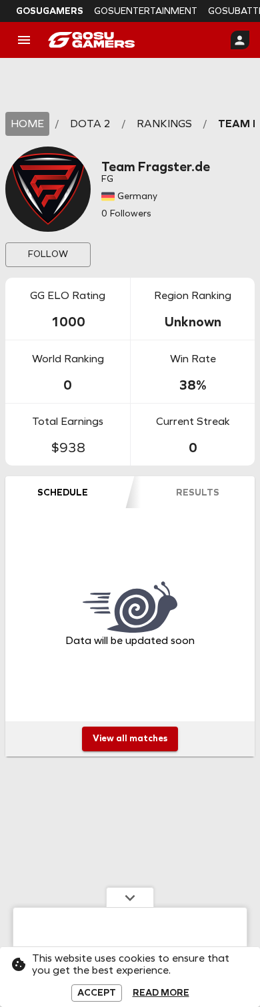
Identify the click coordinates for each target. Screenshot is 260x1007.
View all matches (130, 738)
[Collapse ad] (130, 897)
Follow (48, 254)
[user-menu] (240, 40)
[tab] (62, 492)
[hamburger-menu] (24, 40)
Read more (161, 993)
